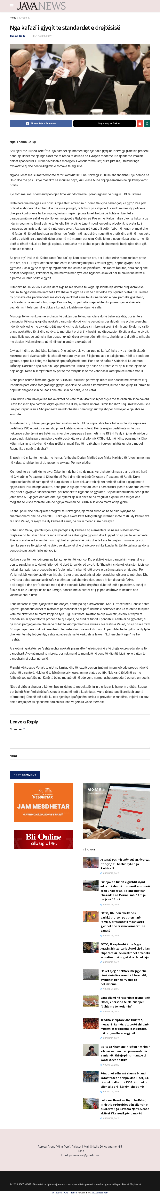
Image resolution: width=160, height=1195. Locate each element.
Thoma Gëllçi (18, 36)
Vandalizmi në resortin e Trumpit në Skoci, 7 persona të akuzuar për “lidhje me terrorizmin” (125, 1002)
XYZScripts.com (100, 1192)
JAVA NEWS (24, 1184)
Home (13, 17)
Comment (17, 729)
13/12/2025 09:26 (42, 36)
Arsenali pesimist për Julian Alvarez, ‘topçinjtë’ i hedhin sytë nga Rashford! (125, 863)
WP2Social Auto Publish (64, 1192)
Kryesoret (24, 17)
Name (13, 755)
